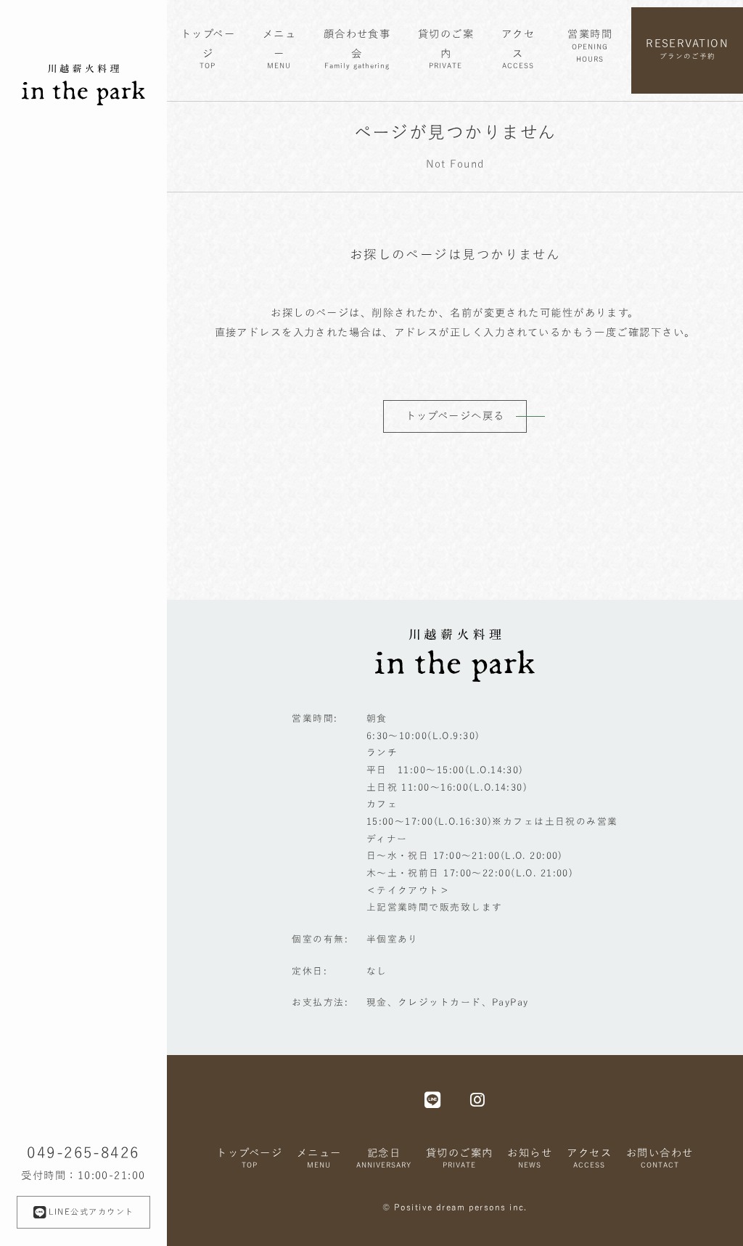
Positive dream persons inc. (461, 1207)
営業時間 (589, 45)
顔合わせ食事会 (357, 48)
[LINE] (432, 1098)
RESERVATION (687, 49)
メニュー (279, 48)
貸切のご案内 (446, 48)
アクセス (518, 48)
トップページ (208, 48)
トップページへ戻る (455, 415)
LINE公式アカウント (91, 1212)
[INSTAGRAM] (478, 1098)
